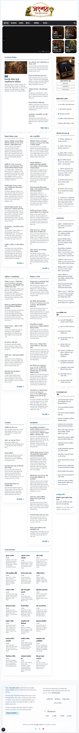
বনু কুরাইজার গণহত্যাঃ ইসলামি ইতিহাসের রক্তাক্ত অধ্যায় (67, 368)
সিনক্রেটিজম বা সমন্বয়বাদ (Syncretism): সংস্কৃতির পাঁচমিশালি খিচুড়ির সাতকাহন (39, 326)
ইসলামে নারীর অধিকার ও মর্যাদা (66, 123)
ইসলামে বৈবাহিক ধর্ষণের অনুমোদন (66, 471)
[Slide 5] (47, 51)
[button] (30, 23)
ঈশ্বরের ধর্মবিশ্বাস (9, 453)
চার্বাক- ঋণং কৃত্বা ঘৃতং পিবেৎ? (12, 440)
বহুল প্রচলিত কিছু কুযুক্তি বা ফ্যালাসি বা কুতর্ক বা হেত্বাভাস (67, 321)
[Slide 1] (39, 51)
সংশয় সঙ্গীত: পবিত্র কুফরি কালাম (66, 104)
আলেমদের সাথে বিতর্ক (64, 114)
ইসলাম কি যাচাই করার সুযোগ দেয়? (38, 75)
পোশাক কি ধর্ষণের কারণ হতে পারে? (39, 515)
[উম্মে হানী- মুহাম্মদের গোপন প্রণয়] (26, 39)
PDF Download (65, 89)
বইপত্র (27, 23)
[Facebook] (35, 728)
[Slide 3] (43, 51)
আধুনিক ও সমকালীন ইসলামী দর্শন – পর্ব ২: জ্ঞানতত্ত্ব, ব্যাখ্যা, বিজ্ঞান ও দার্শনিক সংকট (66, 226)
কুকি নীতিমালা (57, 699)
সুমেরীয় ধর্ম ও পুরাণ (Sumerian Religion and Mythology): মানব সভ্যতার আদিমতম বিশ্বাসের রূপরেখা (14, 166)
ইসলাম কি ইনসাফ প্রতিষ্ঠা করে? (37, 102)
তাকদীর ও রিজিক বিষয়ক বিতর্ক (66, 118)
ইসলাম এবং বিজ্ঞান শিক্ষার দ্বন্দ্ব (67, 326)
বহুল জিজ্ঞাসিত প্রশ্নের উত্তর (65, 109)
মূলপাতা (6, 23)
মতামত (21, 23)
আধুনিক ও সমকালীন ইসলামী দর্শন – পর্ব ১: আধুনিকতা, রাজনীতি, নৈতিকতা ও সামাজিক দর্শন (66, 233)
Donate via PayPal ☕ (12, 713)
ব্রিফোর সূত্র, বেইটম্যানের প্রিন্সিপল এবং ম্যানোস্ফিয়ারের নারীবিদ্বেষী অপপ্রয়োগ (13, 306)
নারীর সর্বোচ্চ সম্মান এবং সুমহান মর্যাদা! (65, 374)
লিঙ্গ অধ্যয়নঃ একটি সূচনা (11, 342)
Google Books (65, 86)
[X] (39, 728)
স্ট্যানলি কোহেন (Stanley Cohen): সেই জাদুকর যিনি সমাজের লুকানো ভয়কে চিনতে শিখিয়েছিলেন (39, 454)
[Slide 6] (49, 51)
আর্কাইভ (36, 23)
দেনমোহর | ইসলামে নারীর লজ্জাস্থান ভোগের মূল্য (66, 381)
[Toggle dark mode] (3, 729)
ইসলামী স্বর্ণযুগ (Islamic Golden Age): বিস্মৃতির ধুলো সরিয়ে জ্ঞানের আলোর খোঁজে (13, 187)
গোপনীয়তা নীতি (50, 699)
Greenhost (61, 173)
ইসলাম (45, 23)
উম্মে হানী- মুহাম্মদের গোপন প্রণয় (20, 47)
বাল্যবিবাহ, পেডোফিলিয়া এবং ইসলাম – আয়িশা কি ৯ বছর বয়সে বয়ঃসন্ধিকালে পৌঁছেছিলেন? (67, 353)
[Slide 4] (45, 51)
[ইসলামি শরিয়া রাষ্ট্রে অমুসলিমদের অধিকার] (16, 67)
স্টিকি (54, 33)
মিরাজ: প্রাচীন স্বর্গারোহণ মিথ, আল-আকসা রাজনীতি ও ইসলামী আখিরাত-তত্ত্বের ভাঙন (66, 431)
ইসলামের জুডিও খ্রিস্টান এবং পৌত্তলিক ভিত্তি (66, 338)
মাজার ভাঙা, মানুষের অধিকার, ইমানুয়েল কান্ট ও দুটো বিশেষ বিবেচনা (37, 498)
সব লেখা (20, 263)
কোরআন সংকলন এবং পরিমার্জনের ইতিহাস (65, 345)
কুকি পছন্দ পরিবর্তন (58, 703)
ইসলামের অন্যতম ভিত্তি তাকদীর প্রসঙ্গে (65, 332)
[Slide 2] (41, 51)
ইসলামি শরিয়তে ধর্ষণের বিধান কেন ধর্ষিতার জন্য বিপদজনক (67, 361)
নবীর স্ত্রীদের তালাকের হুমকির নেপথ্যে (70, 36)
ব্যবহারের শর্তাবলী (65, 699)
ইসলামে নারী (55, 47)
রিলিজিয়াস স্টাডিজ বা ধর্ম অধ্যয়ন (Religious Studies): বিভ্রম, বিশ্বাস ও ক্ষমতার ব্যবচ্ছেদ (39, 143)
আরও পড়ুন (45, 128)
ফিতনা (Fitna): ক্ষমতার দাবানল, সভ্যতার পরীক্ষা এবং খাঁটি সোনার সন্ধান (38, 345)
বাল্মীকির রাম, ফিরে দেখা (11, 427)
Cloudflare (61, 184)
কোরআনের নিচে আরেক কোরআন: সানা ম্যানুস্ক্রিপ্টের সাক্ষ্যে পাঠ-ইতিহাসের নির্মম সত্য (66, 401)
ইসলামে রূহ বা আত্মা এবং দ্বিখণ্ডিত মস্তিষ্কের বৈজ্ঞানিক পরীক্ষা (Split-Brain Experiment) (65, 482)
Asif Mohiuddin (56, 693)
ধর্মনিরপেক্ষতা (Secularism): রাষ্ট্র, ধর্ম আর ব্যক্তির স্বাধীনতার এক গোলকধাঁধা (39, 477)
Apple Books (65, 83)
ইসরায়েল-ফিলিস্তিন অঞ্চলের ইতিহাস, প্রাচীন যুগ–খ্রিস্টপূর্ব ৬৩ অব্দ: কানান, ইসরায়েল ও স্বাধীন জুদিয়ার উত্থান (14, 143)
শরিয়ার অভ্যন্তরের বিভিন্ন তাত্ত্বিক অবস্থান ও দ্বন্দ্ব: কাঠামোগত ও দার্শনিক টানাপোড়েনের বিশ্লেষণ (39, 189)
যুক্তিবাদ (67, 47)
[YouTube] (43, 728)
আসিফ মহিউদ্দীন (15, 50)
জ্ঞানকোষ (14, 23)
